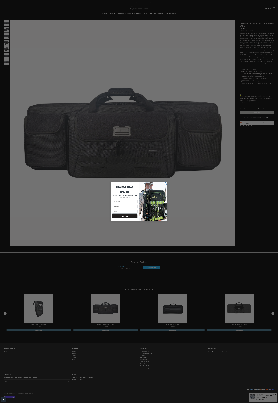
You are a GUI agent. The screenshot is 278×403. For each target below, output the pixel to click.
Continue (125, 216)
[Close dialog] (165, 184)
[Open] (3, 399)
